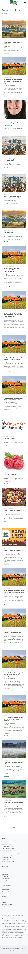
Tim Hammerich (6, 892)
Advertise (4, 902)
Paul (3, 887)
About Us (4, 908)
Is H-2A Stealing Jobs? (11, 123)
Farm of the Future (6, 842)
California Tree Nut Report (8, 848)
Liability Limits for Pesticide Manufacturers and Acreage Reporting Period (13, 314)
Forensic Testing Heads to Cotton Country (12, 159)
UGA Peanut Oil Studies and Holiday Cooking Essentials (12, 631)
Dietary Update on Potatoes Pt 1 (14, 550)
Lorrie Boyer (4, 883)
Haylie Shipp (5, 874)
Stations (4, 900)
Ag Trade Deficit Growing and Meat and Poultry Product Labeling (13, 674)
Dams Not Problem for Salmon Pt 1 (13, 803)
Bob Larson (4, 870)
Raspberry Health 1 (10, 474)
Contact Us (4, 911)
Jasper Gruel (5, 876)
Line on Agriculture (6, 850)
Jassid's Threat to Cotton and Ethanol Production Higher (13, 399)
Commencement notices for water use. (13, 43)
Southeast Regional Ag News (8, 861)
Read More (6, 53)
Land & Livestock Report (7, 855)
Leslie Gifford (5, 881)
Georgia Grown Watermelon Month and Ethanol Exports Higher (13, 81)
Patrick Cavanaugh (6, 885)
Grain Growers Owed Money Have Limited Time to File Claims (14, 197)
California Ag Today (6, 844)
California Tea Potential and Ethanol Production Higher (13, 358)
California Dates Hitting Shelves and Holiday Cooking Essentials (14, 591)
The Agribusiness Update (8, 846)
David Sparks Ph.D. (6, 872)
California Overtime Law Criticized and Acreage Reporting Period (11, 269)
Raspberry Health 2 (10, 438)
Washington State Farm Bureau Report (11, 853)
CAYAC (3, 906)
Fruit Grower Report (6, 857)
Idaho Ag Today (5, 859)
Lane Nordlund (5, 878)
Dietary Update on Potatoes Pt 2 (14, 510)
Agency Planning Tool (7, 904)
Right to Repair (8, 232)
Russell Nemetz (5, 889)
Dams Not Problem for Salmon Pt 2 (13, 763)
